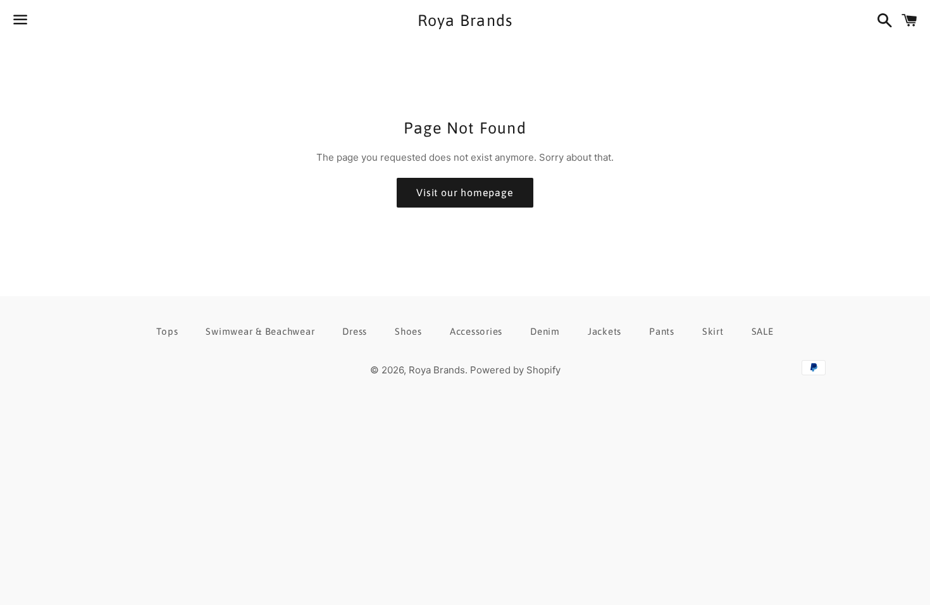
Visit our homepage (464, 192)
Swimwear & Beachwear (260, 331)
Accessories (476, 331)
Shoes (408, 331)
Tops (167, 331)
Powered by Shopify (515, 370)
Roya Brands (465, 20)
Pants (661, 331)
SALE (763, 331)
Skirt (713, 331)
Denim (545, 331)
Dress (354, 331)
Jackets (604, 331)
